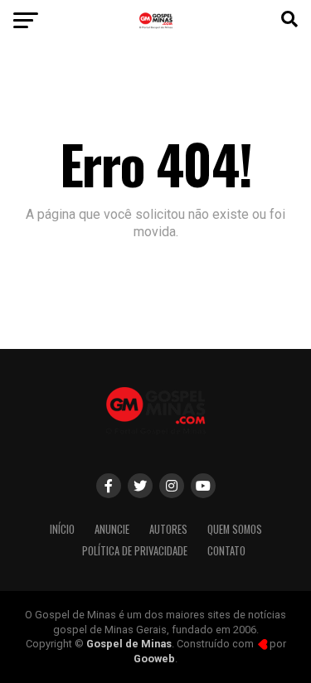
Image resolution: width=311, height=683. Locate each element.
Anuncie (112, 529)
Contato (226, 551)
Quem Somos (234, 529)
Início (62, 529)
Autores (168, 529)
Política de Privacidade (134, 551)
